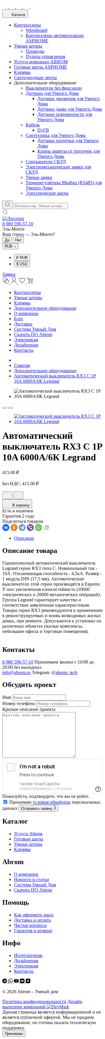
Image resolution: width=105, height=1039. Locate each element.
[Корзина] (30, 282)
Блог (18, 318)
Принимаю (14, 1033)
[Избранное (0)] (23, 282)
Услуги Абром (28, 833)
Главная (22, 365)
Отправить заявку (37, 808)
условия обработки (52, 802)
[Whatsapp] (11, 981)
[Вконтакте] (23, 981)
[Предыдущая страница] (16, 360)
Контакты (24, 350)
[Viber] (30, 527)
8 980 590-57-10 (17, 223)
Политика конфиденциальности (34, 1001)
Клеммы (22, 302)
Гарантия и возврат (33, 930)
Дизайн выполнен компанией (42, 1004)
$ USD (21, 264)
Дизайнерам (26, 344)
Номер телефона (18, 703)
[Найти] (7, 205)
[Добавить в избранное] (7, 495)
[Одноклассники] (14, 527)
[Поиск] (5, 213)
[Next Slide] (10, 408)
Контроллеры (27, 292)
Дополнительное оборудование (45, 308)
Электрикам (26, 339)
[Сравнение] (6, 282)
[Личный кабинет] (14, 282)
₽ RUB (22, 257)
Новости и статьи (31, 879)
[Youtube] (17, 981)
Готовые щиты (28, 838)
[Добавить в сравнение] (18, 495)
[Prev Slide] (4, 408)
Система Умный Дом (35, 329)
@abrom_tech (64, 672)
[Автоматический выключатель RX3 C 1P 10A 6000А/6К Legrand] (58, 421)
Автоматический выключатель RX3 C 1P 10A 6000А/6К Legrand (55, 378)
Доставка (23, 323)
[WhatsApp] (38, 527)
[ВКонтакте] (5, 527)
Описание (24, 538)
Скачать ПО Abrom (33, 334)
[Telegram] (22, 527)
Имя (6, 697)
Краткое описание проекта (28, 709)
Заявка (8, 274)
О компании (26, 313)
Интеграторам (28, 955)
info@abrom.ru (16, 672)
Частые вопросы (30, 925)
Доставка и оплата (32, 920)
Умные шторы (28, 297)
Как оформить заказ (33, 914)
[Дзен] (28, 981)
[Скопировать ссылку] (46, 527)
